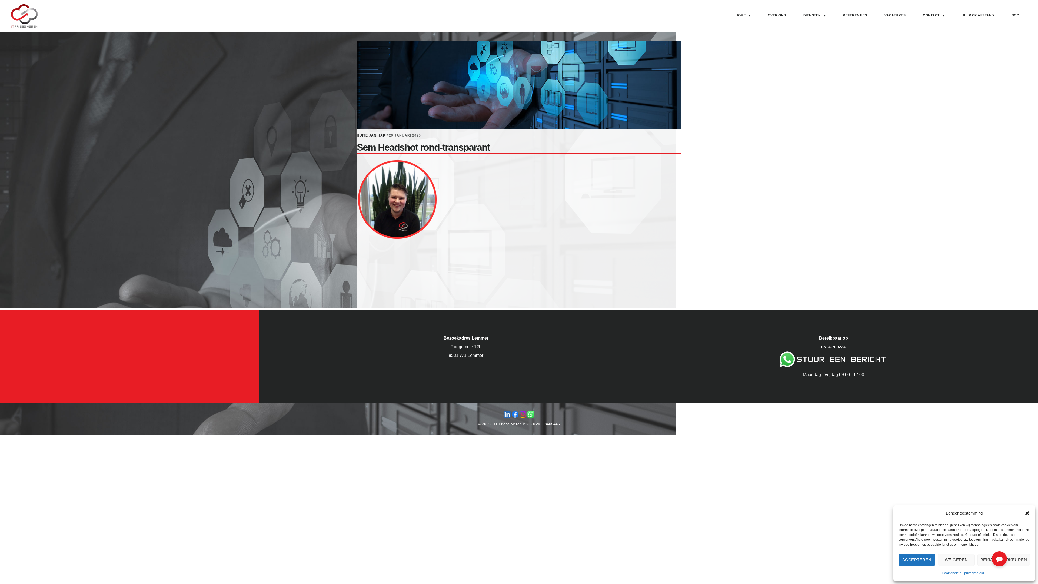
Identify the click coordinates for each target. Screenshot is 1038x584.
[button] (1027, 513)
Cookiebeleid (952, 573)
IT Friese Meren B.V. (512, 424)
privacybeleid (974, 573)
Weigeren (956, 560)
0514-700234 (833, 347)
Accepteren (916, 560)
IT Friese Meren (24, 15)
